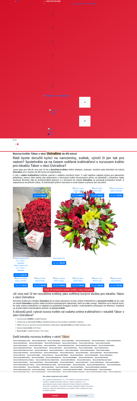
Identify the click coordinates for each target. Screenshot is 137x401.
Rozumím (55, 395)
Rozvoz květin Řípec (34, 367)
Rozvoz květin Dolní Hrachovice (23, 348)
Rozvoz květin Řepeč (20, 367)
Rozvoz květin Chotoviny (86, 343)
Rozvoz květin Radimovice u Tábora (24, 364)
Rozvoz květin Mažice (76, 355)
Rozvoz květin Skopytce (54, 369)
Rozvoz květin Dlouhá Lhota (66, 345)
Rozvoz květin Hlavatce (56, 350)
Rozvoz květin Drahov (55, 348)
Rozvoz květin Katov (36, 352)
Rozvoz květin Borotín (98, 340)
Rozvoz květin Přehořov (67, 362)
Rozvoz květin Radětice (112, 362)
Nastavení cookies (82, 395)
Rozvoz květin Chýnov (35, 345)
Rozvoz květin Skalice (38, 369)
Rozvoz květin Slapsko (91, 369)
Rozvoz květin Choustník (103, 343)
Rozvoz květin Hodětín (71, 350)
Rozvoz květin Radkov (64, 364)
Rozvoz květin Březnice (20, 343)
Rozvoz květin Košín (96, 352)
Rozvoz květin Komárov (67, 352)
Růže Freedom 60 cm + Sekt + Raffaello (21, 267)
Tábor (66, 336)
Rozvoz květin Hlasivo (41, 350)
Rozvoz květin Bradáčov (114, 340)
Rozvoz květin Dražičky (86, 348)
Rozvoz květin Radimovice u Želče (46, 364)
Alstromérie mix (59, 258)
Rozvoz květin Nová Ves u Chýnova (24, 360)
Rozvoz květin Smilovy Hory (22, 372)
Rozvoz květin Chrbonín (20, 345)
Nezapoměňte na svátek (85, 4)
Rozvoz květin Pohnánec (21, 362)
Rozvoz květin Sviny (115, 372)
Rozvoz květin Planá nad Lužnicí (102, 360)
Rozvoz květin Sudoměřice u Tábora (96, 372)
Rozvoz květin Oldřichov (68, 360)
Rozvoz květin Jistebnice (21, 352)
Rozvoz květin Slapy (105, 369)
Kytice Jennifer (20, 281)
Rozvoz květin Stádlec (54, 372)
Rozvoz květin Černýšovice (52, 343)
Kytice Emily (40, 281)
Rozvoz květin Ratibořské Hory (96, 364)
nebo (57, 96)
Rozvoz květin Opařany (84, 360)
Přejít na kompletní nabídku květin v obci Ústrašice (69, 290)
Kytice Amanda (116, 191)
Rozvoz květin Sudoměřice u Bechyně (73, 372)
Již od (21, 275)
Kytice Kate (97, 191)
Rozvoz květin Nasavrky (86, 357)
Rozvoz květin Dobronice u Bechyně (86, 345)
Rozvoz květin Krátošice (111, 352)
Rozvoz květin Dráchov (40, 348)
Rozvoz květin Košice (82, 352)
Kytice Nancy (116, 281)
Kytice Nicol (78, 281)
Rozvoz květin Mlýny (38, 357)
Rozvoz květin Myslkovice (53, 357)
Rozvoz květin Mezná (106, 355)
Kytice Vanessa (40, 191)
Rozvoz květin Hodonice (87, 350)
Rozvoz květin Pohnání (36, 362)
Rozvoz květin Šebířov (77, 367)
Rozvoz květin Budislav (36, 343)
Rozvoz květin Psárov (82, 362)
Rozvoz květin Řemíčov (114, 364)
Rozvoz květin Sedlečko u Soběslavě (96, 367)
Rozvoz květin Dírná (50, 345)
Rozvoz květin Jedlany (103, 350)
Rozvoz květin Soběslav (39, 372)
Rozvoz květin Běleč (68, 340)
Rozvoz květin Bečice (54, 340)
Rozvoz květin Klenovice (51, 352)
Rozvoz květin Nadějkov (70, 357)
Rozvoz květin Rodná (48, 367)
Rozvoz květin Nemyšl (101, 357)
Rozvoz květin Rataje (79, 364)
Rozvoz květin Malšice (61, 355)
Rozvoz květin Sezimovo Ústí (22, 369)
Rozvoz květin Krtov (19, 355)
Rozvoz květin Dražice (70, 348)
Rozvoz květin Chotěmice (69, 343)
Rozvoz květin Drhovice (101, 348)
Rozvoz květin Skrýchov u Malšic (72, 369)
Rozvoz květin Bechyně (39, 340)
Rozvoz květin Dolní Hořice (106, 345)
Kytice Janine (59, 281)
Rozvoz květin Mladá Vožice (22, 357)
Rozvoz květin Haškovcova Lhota (23, 350)
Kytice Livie (97, 281)
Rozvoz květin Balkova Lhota (22, 340)
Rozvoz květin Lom (47, 355)
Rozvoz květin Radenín (97, 362)
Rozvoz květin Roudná (62, 367)
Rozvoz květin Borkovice (83, 340)
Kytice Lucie (78, 191)
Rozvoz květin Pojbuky (51, 362)
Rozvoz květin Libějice (33, 355)
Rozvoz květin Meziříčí (91, 355)
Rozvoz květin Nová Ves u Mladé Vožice (47, 360)
